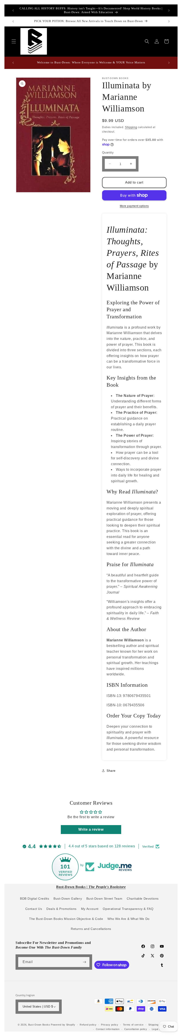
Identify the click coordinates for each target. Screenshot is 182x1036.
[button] (14, 41)
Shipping (131, 127)
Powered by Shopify (63, 1024)
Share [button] (111, 770)
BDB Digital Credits (34, 898)
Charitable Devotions (143, 898)
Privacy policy (109, 1024)
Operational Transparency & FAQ (128, 909)
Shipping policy (157, 1024)
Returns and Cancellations (91, 929)
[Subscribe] (84, 962)
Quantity (108, 152)
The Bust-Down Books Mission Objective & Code (66, 919)
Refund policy (88, 1024)
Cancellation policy (135, 1029)
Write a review (90, 829)
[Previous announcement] (13, 10)
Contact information (108, 1029)
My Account (90, 909)
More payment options (134, 206)
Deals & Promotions (61, 909)
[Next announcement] (169, 10)
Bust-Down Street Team (104, 898)
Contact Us (33, 909)
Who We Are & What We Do (128, 919)
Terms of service (133, 1024)
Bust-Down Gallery (67, 898)
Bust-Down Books (39, 1024)
